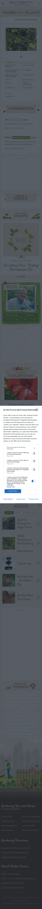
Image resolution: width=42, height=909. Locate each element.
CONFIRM (13, 491)
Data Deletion (8, 499)
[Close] (38, 410)
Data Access (21, 499)
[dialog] (21, 454)
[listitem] (21, 448)
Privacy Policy (34, 499)
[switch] (33, 453)
